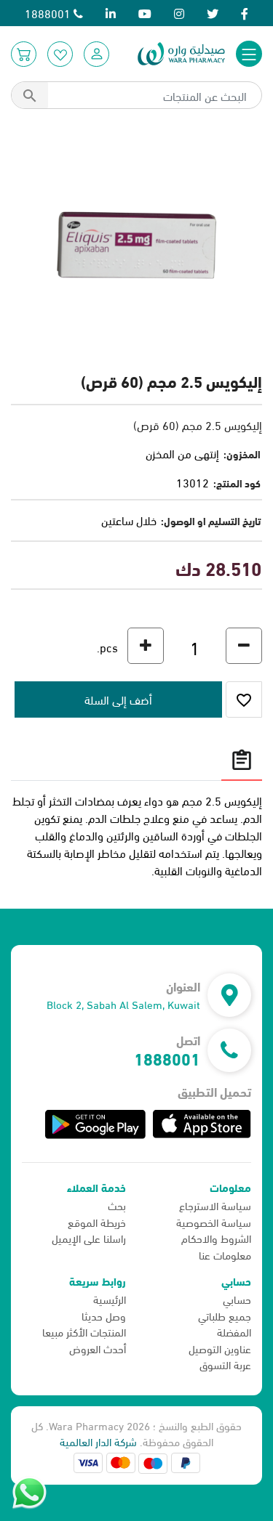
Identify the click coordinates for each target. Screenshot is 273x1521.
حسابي (237, 1299)
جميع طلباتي (224, 1315)
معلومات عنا (225, 1254)
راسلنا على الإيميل (89, 1238)
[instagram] (179, 12)
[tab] (241, 759)
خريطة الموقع (97, 1222)
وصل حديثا (104, 1315)
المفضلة (234, 1331)
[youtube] (144, 12)
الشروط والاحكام (216, 1238)
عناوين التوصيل (220, 1348)
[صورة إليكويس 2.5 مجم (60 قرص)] (136, 243)
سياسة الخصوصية (213, 1222)
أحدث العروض (97, 1348)
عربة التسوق (225, 1364)
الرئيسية (109, 1299)
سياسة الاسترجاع (215, 1205)
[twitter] (212, 12)
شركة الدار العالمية (98, 1441)
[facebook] (244, 12)
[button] (96, 54)
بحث (117, 1205)
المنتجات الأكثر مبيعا (84, 1331)
